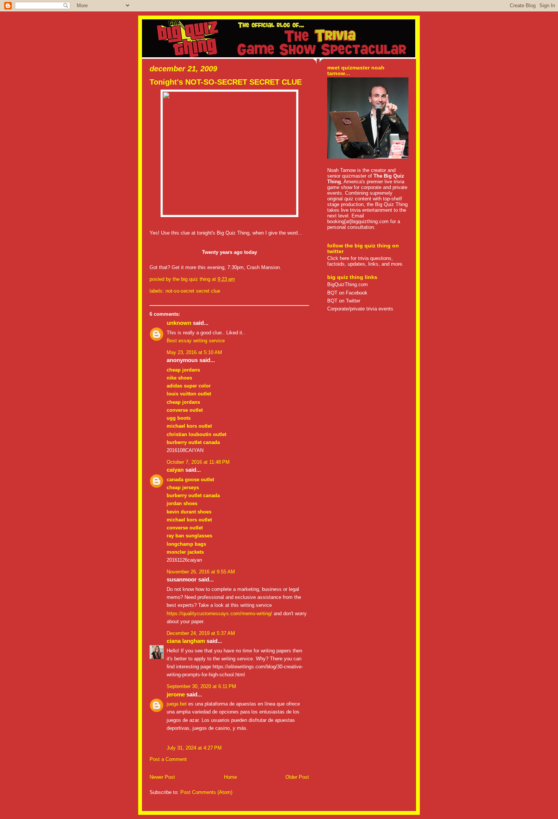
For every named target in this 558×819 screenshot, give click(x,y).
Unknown (179, 323)
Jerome (176, 694)
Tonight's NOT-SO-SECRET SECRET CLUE (226, 82)
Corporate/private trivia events (360, 309)
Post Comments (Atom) (206, 792)
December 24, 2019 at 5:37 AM (201, 633)
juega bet (177, 704)
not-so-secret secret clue (193, 291)
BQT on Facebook (347, 293)
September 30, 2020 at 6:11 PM (201, 686)
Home (230, 777)
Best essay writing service (196, 340)
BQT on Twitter (343, 301)
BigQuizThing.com (347, 284)
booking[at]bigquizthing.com (358, 221)
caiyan (175, 470)
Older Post (297, 777)
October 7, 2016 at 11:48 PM (198, 462)
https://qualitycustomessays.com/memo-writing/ (219, 613)
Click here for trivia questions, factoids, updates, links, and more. (365, 261)
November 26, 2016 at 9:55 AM (201, 572)
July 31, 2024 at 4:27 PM (194, 748)
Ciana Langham (186, 641)
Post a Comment (168, 759)
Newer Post (162, 777)
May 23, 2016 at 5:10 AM (194, 352)
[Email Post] (237, 279)
